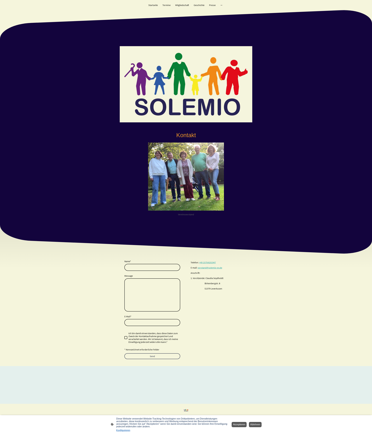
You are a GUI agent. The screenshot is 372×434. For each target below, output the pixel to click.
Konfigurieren (123, 430)
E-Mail (127, 316)
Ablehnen (255, 424)
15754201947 (209, 262)
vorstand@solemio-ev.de (210, 267)
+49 (201, 262)
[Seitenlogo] (186, 410)
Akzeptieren (239, 424)
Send (152, 356)
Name (127, 261)
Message (128, 275)
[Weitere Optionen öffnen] (221, 5)
